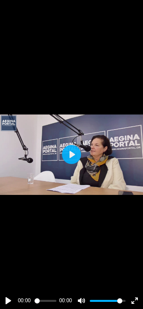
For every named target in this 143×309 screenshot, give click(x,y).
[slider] (45, 301)
